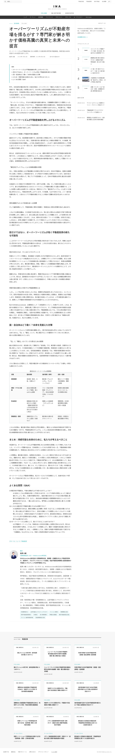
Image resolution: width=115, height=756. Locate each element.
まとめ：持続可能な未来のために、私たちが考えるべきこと (31, 77)
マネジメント (59, 17)
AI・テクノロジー (78, 17)
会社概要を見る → (83, 37)
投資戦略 (40, 17)
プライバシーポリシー (43, 752)
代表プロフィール (22, 752)
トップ (25, 17)
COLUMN (44, 13)
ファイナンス (49, 17)
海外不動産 (96, 1)
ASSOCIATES (69, 13)
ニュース (18, 541)
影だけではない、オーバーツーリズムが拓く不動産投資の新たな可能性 (34, 72)
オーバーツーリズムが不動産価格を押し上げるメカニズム (30, 69)
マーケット (33, 17)
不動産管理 (89, 1)
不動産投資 (24, 541)
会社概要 (104, 1)
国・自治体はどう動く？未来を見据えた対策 (26, 74)
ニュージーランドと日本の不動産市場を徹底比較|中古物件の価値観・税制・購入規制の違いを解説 (57, 669)
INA (57, 6)
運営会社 (13, 752)
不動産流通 (81, 1)
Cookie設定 (54, 752)
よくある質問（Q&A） (20, 79)
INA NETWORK (56, 13)
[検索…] (5, 1)
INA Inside (88, 17)
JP (109, 1)
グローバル (68, 17)
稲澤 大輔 (12, 56)
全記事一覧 (6, 752)
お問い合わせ (32, 752)
